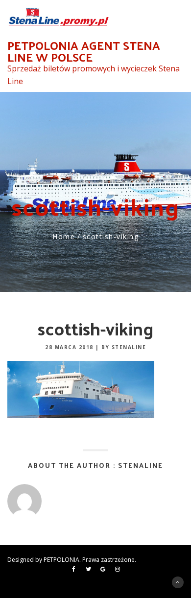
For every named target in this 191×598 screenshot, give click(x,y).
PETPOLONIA (61, 559)
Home (63, 236)
